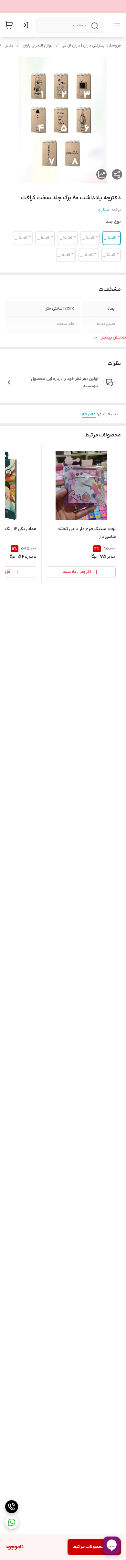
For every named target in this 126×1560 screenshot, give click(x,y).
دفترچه (89, 414)
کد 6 (111, 255)
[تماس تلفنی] (11, 1506)
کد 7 (88, 255)
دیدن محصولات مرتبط (94, 1547)
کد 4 (45, 238)
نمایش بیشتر (113, 337)
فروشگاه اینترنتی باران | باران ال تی (91, 45)
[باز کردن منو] (115, 25)
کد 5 (22, 238)
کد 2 (90, 238)
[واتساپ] (11, 1522)
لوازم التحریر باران (37, 45)
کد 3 (67, 238)
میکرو (104, 210)
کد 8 (66, 255)
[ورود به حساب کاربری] (26, 25)
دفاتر (9, 45)
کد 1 (111, 238)
